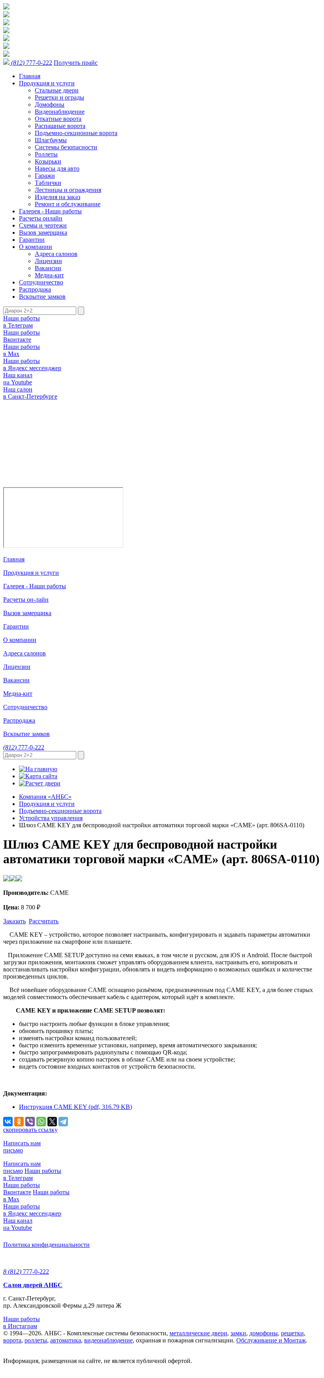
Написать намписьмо (22, 1147)
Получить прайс (76, 62)
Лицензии (48, 261)
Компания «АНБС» (45, 796)
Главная (29, 76)
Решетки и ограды (59, 97)
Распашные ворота (60, 125)
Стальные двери (57, 90)
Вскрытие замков (42, 296)
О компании (35, 246)
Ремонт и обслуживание (67, 204)
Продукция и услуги (47, 83)
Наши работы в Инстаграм (21, 1322)
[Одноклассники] (19, 1121)
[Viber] (30, 1121)
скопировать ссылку (30, 1129)
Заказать (14, 921)
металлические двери (198, 1333)
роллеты (35, 1340)
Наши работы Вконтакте (21, 336)
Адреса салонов (56, 253)
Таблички (48, 182)
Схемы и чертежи (43, 225)
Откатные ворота (58, 118)
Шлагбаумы (51, 140)
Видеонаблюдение (60, 111)
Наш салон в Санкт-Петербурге (30, 393)
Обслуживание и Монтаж (271, 1340)
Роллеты (46, 154)
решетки (292, 1333)
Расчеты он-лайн (26, 599)
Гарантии (32, 239)
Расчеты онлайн (40, 218)
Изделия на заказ (57, 197)
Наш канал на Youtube (17, 379)
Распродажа (35, 289)
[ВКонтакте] (8, 1121)
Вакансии (48, 268)
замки (238, 1333)
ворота (12, 1340)
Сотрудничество (41, 282)
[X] (52, 1121)
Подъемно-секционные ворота (76, 133)
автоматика (65, 1340)
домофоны (263, 1333)
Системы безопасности (66, 147)
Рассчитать (43, 921)
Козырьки (48, 161)
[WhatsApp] (41, 1121)
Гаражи (45, 175)
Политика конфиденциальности (46, 1244)
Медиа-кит (49, 275)
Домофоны (49, 104)
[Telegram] (63, 1121)
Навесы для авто (57, 168)
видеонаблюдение (108, 1340)
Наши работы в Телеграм (21, 322)
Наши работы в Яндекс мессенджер (32, 364)
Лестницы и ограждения (68, 189)
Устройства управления (51, 818)
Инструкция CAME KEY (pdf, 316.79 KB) (75, 1106)
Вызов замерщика (43, 232)
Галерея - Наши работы (50, 211)
